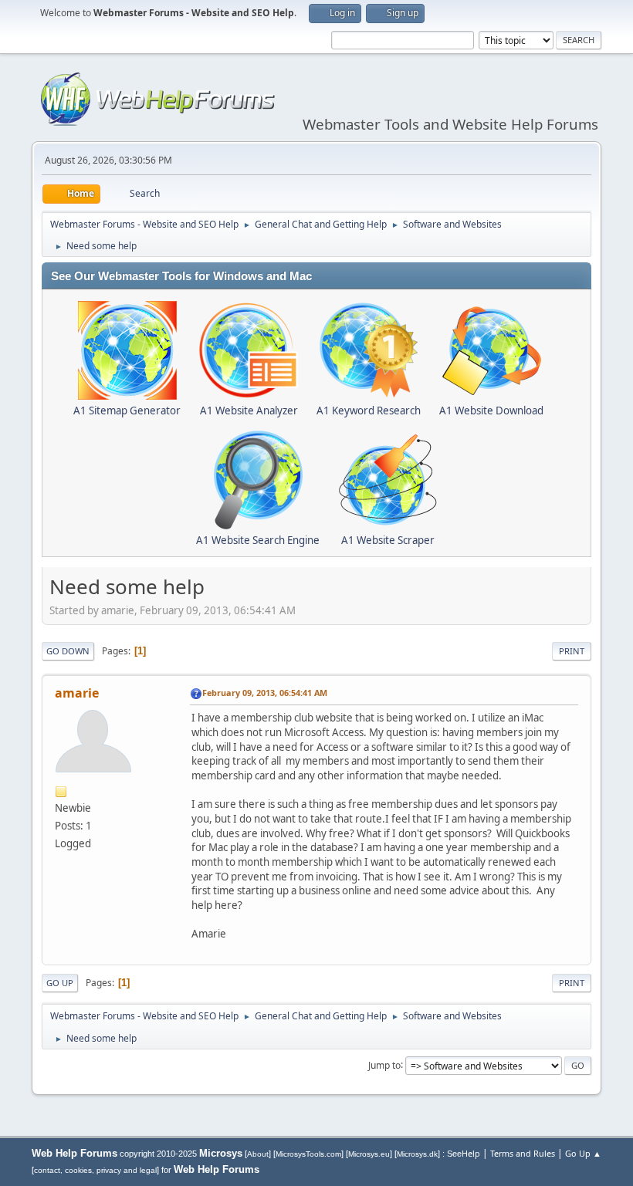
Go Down (68, 651)
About (258, 1154)
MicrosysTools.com (308, 1154)
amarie (77, 692)
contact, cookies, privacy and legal (95, 1170)
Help (471, 1153)
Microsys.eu (369, 1154)
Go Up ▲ (583, 1153)
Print (571, 651)
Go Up (59, 982)
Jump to (384, 1064)
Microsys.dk (417, 1154)
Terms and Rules (522, 1153)
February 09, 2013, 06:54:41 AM (264, 692)
